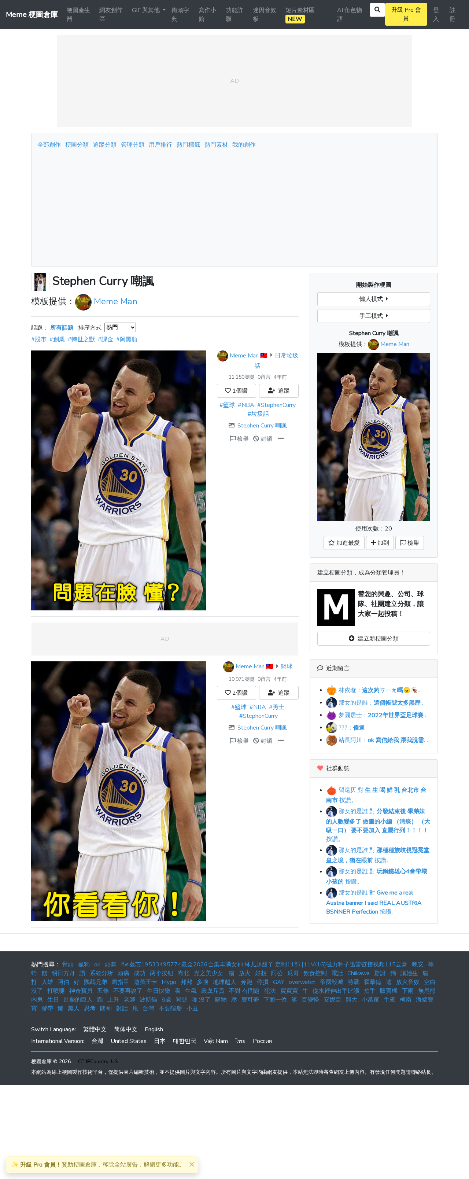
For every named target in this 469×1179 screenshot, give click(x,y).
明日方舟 (63, 973)
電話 (337, 973)
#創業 (57, 339)
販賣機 (389, 991)
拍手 (370, 991)
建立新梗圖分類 (377, 639)
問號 (181, 1000)
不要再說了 (128, 991)
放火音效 (408, 982)
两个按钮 (161, 973)
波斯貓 (148, 1000)
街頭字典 (180, 14)
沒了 (37, 991)
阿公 (277, 973)
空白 (430, 982)
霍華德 (372, 982)
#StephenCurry (276, 405)
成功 (139, 973)
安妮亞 (332, 1000)
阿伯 (63, 982)
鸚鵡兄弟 (95, 982)
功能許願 (234, 14)
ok (97, 965)
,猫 (231, 973)
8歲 (166, 1000)
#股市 (39, 339)
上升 (113, 1000)
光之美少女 (208, 973)
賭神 (106, 1008)
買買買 (289, 991)
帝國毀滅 (331, 982)
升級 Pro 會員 (406, 14)
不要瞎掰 (170, 1008)
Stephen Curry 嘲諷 (262, 426)
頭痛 (123, 973)
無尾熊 (427, 991)
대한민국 (184, 1041)
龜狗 (84, 965)
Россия (262, 1041)
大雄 (47, 982)
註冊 (452, 14)
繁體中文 (95, 1029)
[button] (281, 439)
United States (129, 1041)
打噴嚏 (56, 991)
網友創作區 (111, 14)
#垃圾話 (258, 414)
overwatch (302, 982)
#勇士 (276, 707)
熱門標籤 (188, 145)
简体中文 (125, 1029)
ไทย (240, 1041)
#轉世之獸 (81, 339)
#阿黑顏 (126, 339)
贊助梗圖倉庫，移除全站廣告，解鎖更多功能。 (98, 1165)
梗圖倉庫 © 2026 (51, 1061)
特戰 (353, 982)
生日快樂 (158, 991)
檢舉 (242, 439)
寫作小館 (207, 14)
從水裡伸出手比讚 (336, 991)
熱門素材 (216, 145)
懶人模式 (372, 299)
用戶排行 (160, 145)
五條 (103, 991)
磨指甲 (120, 982)
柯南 (405, 1000)
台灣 (148, 1008)
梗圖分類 (77, 145)
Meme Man (115, 301)
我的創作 (244, 145)
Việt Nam (216, 1041)
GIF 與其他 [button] (146, 10)
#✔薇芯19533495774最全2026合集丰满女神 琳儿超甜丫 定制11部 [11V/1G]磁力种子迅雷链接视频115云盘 (264, 965)
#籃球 (227, 405)
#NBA (246, 405)
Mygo (169, 982)
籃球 (286, 666)
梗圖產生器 (78, 14)
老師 (129, 1000)
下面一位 (275, 1000)
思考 (90, 1008)
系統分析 (101, 973)
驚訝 (380, 973)
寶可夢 (250, 1000)
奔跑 (246, 982)
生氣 (191, 991)
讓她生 (409, 973)
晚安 (418, 965)
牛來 (389, 1000)
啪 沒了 (201, 1000)
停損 (263, 982)
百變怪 (310, 1000)
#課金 (105, 339)
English (154, 1029)
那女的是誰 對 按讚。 (378, 825)
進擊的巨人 (78, 1000)
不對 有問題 (244, 991)
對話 (122, 1008)
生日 (53, 1000)
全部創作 (49, 145)
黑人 (74, 1008)
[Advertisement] (234, 205)
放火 (245, 973)
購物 (221, 1000)
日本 (160, 1041)
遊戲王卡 (145, 982)
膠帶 (47, 1008)
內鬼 (37, 1000)
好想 (261, 973)
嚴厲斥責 (213, 991)
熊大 (351, 1000)
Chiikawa (358, 973)
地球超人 (224, 982)
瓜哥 (293, 973)
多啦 (202, 982)
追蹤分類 (105, 145)
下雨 (408, 991)
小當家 (370, 1000)
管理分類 (132, 145)
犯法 (270, 991)
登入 (436, 14)
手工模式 (372, 316)
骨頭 (68, 965)
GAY (278, 982)
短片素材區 (300, 14)
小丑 (192, 1008)
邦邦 (186, 982)
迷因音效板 (264, 14)
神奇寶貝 (81, 991)
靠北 (183, 973)
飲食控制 (315, 973)
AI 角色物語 (349, 14)
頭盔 (111, 965)
